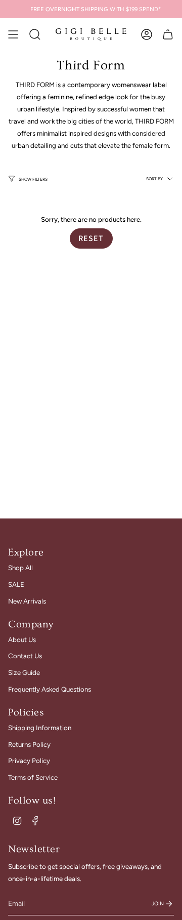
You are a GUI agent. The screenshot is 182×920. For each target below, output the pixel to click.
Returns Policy (29, 744)
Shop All (20, 568)
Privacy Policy (29, 760)
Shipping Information (39, 728)
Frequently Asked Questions (49, 689)
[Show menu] (13, 34)
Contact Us (25, 656)
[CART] (167, 34)
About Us (22, 639)
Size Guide (24, 672)
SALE (16, 584)
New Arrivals (27, 601)
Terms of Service (33, 777)
